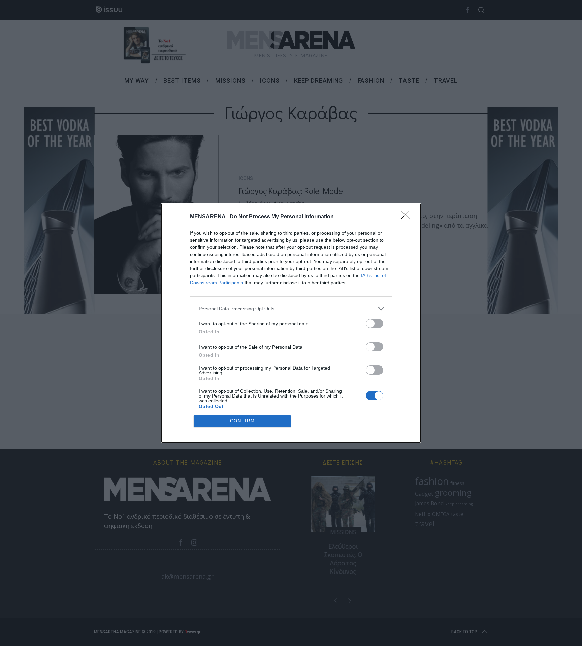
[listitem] (291, 308)
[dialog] (291, 323)
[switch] (374, 323)
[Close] (407, 217)
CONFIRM (242, 420)
